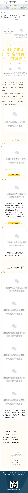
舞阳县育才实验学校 (8, 472)
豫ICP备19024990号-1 (14, 476)
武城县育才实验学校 (20, 472)
